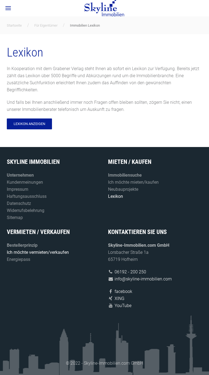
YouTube (123, 305)
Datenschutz (19, 203)
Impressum (17, 189)
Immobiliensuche (125, 175)
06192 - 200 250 (130, 271)
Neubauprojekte (123, 189)
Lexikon (115, 196)
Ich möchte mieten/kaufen (133, 182)
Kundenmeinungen (25, 182)
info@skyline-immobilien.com (143, 279)
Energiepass (18, 259)
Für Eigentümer (45, 25)
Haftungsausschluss (27, 196)
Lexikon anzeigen (29, 124)
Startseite (14, 25)
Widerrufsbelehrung (25, 210)
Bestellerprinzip (22, 245)
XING (119, 298)
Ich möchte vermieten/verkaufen (38, 252)
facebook (123, 291)
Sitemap (15, 217)
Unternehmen (20, 175)
